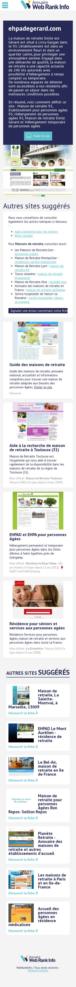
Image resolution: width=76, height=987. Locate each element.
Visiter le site (41, 136)
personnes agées (26, 254)
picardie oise (58, 282)
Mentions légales (38, 970)
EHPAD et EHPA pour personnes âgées (38, 537)
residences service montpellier (35, 262)
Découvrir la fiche (22, 713)
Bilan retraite (24, 236)
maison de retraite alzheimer (45, 290)
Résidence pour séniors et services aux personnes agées (37, 626)
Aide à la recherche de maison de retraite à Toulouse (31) (37, 447)
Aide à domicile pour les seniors (36, 232)
